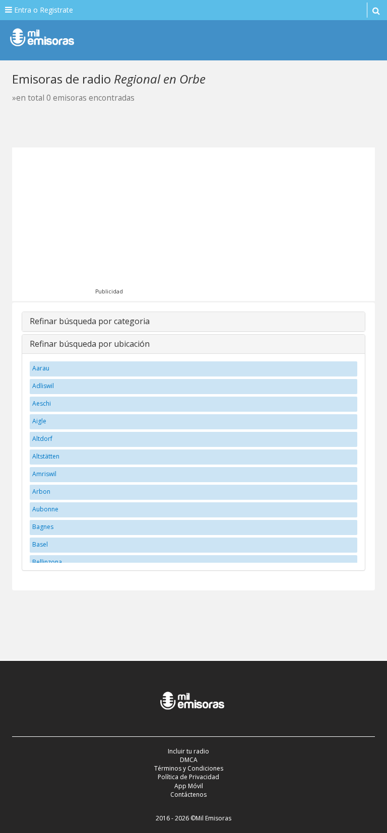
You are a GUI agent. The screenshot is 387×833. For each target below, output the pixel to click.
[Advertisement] (207, 223)
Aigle (39, 421)
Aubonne (45, 509)
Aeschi (41, 403)
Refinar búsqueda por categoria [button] (90, 321)
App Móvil (188, 786)
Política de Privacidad (188, 777)
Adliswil (43, 386)
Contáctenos (188, 794)
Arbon (41, 491)
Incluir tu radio (188, 751)
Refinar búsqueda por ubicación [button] (90, 343)
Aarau (40, 368)
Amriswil (44, 474)
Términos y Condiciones (188, 768)
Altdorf (42, 438)
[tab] (193, 321)
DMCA (189, 759)
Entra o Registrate (42, 10)
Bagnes (42, 526)
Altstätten (45, 456)
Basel (40, 544)
